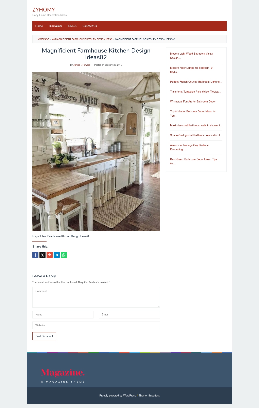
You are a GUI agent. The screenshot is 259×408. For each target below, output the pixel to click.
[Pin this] (50, 255)
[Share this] (35, 255)
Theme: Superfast (149, 395)
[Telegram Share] (57, 255)
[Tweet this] (42, 255)
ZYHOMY (43, 9)
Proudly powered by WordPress (117, 395)
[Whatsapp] (64, 255)
